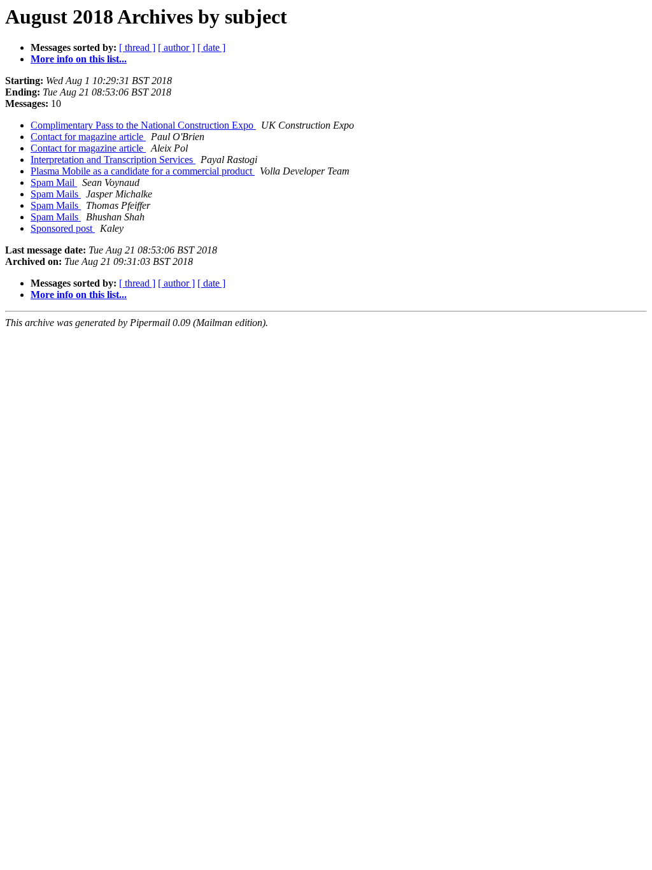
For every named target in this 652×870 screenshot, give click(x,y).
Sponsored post (63, 228)
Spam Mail (54, 182)
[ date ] (211, 47)
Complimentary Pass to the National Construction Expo (143, 125)
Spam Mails (56, 194)
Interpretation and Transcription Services (113, 159)
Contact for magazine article (88, 136)
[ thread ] (137, 47)
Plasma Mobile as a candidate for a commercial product (143, 171)
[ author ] (176, 47)
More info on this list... (79, 58)
